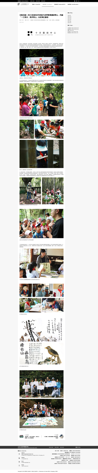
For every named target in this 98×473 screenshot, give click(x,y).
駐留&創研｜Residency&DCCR (59, 4)
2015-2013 (62, 447)
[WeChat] (79, 447)
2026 (69, 15)
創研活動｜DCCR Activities (72, 29)
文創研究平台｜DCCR (64, 460)
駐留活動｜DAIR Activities (72, 32)
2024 (69, 17)
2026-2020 (51, 447)
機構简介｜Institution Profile (74, 450)
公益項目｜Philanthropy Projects (60, 463)
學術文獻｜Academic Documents (74, 463)
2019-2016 (57, 447)
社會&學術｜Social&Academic (73, 4)
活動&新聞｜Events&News (47, 4)
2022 (69, 20)
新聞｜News (70, 30)
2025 (69, 16)
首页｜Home (57, 450)
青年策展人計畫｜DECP (76, 458)
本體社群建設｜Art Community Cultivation (72, 452)
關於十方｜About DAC (36, 4)
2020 (69, 22)
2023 (69, 19)
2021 (68, 21)
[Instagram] (76, 447)
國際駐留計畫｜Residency (67, 458)
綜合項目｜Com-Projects (72, 31)
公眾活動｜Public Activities (72, 27)
